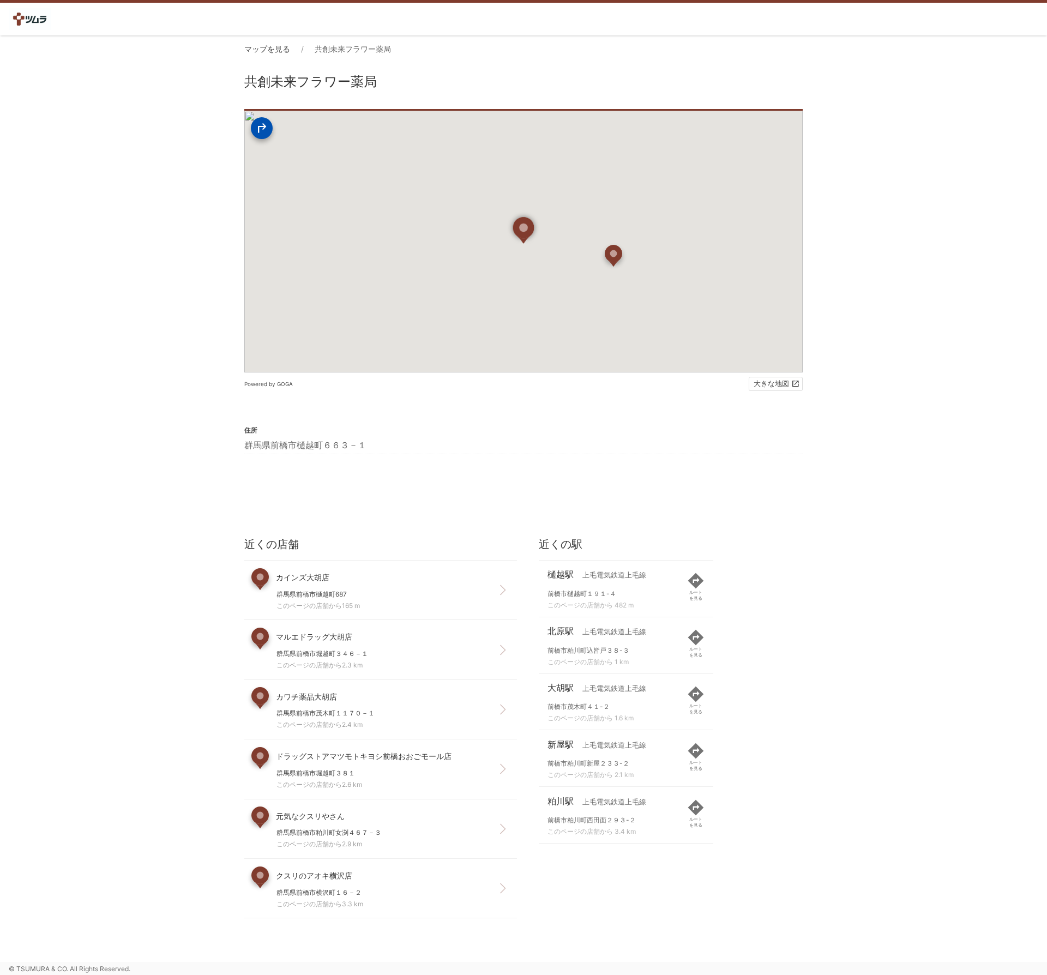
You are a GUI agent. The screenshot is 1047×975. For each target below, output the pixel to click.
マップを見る (267, 48)
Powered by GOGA (268, 384)
